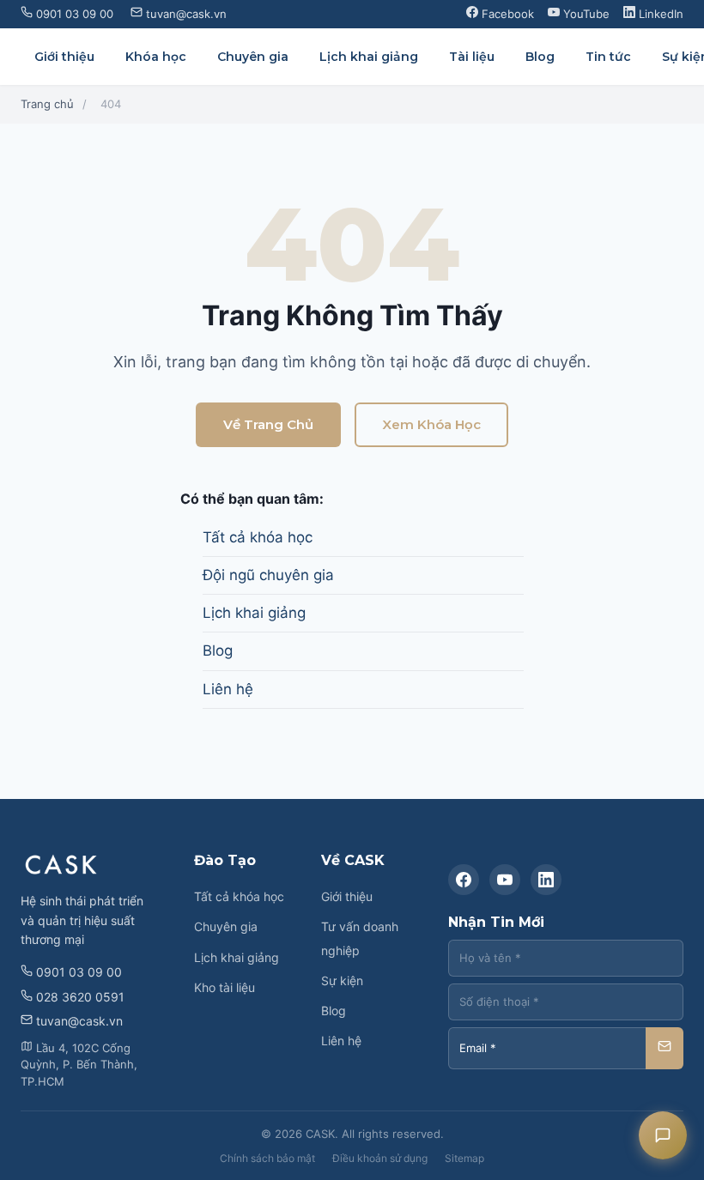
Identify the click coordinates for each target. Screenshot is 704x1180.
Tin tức (608, 56)
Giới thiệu (64, 56)
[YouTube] (504, 879)
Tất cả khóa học (258, 537)
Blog (540, 56)
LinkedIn (659, 14)
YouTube (585, 14)
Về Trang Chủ (268, 424)
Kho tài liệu (224, 987)
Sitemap (464, 1158)
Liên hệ (228, 689)
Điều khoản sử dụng (380, 1158)
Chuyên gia (252, 56)
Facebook (506, 14)
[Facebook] (463, 879)
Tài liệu (472, 56)
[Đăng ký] (664, 1048)
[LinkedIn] (546, 879)
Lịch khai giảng (368, 56)
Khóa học (155, 56)
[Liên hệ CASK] (663, 1135)
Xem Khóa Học (431, 424)
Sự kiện (342, 980)
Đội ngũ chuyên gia (268, 575)
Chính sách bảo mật (267, 1158)
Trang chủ (47, 104)
